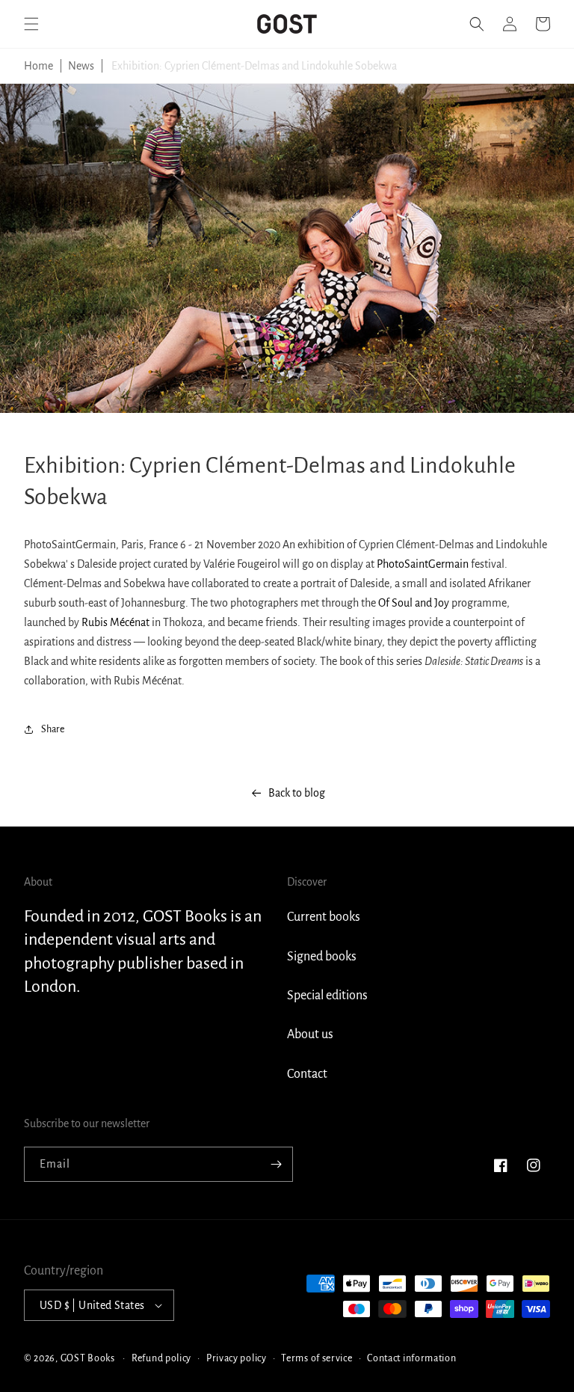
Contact (307, 1074)
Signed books (322, 956)
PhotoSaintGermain (423, 564)
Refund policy (161, 1358)
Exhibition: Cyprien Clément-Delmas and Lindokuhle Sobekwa (254, 66)
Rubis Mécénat (115, 622)
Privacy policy (236, 1358)
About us (310, 1034)
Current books (323, 917)
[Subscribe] (275, 1164)
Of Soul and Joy (413, 603)
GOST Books (88, 1358)
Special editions (327, 995)
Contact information (411, 1358)
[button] (31, 23)
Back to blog (296, 793)
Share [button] (52, 729)
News (81, 66)
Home (38, 66)
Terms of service (316, 1358)
